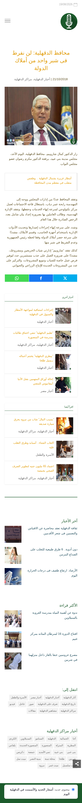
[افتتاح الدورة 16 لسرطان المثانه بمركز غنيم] (13, 640)
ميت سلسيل (69, 765)
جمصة (31, 752)
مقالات (32, 710)
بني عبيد (58, 752)
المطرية (71, 745)
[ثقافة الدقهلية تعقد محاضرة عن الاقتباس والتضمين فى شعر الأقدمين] (13, 535)
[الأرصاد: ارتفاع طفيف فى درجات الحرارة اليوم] (13, 577)
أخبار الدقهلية (42, 79)
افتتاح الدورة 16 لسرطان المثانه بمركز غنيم (53, 636)
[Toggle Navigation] (8, 21)
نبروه (42, 765)
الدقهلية (52, 738)
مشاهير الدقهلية (48, 710)
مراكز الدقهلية (23, 79)
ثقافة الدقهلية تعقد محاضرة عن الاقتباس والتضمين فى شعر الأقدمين (52, 530)
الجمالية (64, 738)
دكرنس (20, 752)
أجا (74, 738)
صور (31, 704)
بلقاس (12, 745)
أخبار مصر (47, 391)
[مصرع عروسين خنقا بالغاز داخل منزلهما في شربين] (13, 661)
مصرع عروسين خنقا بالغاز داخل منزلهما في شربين (53, 657)
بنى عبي (71, 752)
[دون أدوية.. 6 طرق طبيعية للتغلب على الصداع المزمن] (13, 556)
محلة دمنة (50, 758)
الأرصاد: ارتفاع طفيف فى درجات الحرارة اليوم (52, 573)
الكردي (12, 738)
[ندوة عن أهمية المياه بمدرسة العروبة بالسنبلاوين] (13, 619)
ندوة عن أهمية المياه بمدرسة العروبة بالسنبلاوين (54, 615)
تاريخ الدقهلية (69, 704)
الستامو (40, 738)
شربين (72, 758)
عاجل (22, 704)
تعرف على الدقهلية (48, 704)
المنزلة (59, 745)
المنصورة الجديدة (29, 745)
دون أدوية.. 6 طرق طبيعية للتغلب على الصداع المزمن (53, 552)
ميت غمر (53, 765)
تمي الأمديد (44, 752)
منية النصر (35, 758)
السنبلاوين (26, 738)
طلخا (62, 758)
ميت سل (21, 758)
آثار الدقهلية (69, 697)
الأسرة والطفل (45, 454)
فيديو (12, 704)
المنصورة (47, 745)
